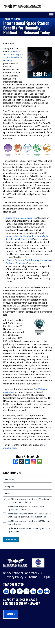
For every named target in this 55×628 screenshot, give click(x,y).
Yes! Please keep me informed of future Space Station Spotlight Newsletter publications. (29, 515)
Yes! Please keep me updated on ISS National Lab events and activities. (28, 501)
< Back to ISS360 (11, 19)
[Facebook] (15, 461)
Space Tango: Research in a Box (21, 218)
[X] (21, 461)
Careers (11, 614)
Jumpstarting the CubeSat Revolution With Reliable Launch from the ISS (27, 238)
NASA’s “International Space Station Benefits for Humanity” (13, 56)
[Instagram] (33, 461)
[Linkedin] (27, 461)
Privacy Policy (14, 577)
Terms (33, 577)
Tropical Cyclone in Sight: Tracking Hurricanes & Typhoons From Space (29, 262)
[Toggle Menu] (51, 14)
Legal (46, 577)
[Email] (39, 461)
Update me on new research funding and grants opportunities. (29, 530)
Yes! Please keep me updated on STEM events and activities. (29, 523)
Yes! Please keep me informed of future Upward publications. (26, 508)
